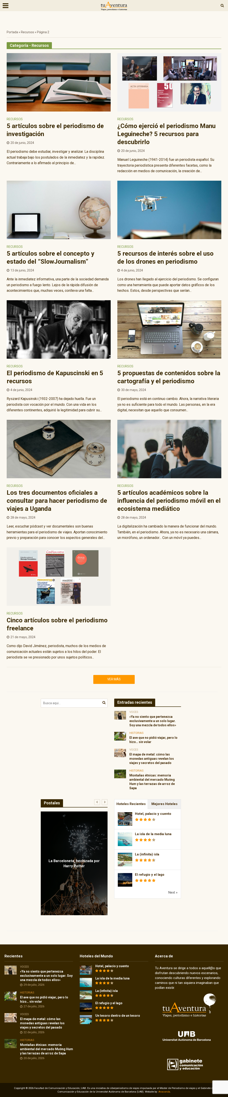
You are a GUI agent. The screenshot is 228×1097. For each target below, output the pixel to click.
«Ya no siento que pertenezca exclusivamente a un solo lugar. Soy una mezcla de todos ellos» (152, 721)
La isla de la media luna (153, 834)
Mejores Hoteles (164, 804)
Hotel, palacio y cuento (153, 814)
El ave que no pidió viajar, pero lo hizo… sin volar (153, 740)
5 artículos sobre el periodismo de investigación (55, 130)
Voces (133, 712)
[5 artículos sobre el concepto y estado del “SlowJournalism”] (59, 209)
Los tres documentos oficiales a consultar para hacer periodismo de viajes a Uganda (57, 500)
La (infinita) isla (147, 854)
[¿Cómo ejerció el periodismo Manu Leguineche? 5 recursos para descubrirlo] (169, 82)
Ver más (114, 679)
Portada (12, 32)
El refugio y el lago (149, 875)
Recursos (27, 32)
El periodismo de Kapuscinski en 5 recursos (55, 377)
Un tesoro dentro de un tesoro (117, 1015)
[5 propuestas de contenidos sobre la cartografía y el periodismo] (169, 329)
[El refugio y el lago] (86, 1007)
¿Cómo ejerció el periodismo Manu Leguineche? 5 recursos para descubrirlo (166, 134)
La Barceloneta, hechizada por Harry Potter (74, 863)
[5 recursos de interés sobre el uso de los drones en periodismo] (169, 209)
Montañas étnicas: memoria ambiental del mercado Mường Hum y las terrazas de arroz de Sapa (152, 782)
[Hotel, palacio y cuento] (86, 970)
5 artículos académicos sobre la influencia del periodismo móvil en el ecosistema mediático (169, 500)
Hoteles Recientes (131, 804)
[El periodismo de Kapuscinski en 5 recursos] (59, 329)
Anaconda (164, 1091)
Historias (136, 733)
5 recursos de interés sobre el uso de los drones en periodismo (165, 257)
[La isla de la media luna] (86, 982)
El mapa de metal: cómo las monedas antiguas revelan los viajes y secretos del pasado (151, 759)
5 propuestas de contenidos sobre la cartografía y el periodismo (168, 377)
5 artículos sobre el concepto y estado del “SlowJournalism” (50, 257)
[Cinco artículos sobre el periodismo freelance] (59, 576)
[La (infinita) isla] (86, 995)
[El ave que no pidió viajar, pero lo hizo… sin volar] (120, 736)
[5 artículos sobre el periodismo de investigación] (59, 82)
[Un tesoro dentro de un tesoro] (86, 1019)
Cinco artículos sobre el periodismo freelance (57, 624)
